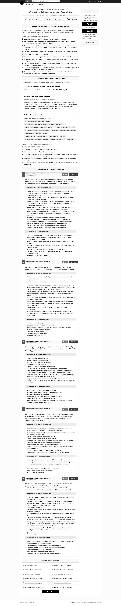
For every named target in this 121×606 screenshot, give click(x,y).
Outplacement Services (96, 602)
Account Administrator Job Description (62, 583)
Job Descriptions (40, 9)
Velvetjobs (22, 3)
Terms (78, 602)
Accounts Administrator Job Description (63, 587)
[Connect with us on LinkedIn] (33, 602)
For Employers (39, 4)
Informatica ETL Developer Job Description (63, 569)
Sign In (99, 1)
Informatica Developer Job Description (33, 569)
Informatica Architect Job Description (62, 565)
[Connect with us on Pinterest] (31, 602)
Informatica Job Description (31, 565)
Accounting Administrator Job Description (34, 587)
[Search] (59, 1)
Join (95, 1)
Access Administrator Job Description (33, 583)
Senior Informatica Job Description (32, 574)
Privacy (81, 602)
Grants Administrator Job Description (62, 574)
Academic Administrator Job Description (63, 578)
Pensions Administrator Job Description (34, 578)
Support (74, 602)
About (71, 602)
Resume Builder (88, 602)
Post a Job (90, 1)
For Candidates (29, 4)
